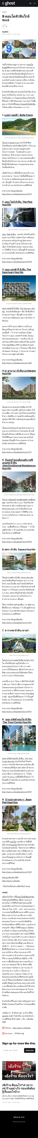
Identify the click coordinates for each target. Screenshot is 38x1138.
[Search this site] (30, 3)
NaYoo (16, 1117)
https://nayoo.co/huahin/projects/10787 (17, 711)
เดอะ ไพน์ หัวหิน (9, 234)
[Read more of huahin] (4, 26)
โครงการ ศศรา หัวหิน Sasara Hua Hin (17, 577)
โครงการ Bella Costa (10, 142)
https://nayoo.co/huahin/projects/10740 (17, 261)
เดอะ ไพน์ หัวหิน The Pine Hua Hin (17, 203)
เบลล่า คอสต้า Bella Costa (18, 115)
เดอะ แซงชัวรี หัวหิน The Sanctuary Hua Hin (16, 271)
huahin (5, 32)
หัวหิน (4, 12)
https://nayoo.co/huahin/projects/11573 (17, 452)
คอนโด (13, 841)
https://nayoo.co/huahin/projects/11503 (17, 872)
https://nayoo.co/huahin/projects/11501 (17, 622)
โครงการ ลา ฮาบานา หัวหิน (13, 407)
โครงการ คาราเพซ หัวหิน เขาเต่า (16, 660)
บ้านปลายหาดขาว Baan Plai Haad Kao (17, 801)
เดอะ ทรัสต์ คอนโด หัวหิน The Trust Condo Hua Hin (16, 721)
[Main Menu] (34, 3)
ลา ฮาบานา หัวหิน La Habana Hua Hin (19, 372)
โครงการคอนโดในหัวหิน (25, 104)
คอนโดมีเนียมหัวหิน (26, 896)
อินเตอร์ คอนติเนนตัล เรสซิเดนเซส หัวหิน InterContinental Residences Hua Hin (19, 464)
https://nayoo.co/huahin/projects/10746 (17, 541)
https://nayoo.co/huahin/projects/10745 (17, 194)
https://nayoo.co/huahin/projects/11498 (17, 363)
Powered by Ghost (19, 1121)
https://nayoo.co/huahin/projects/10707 (17, 791)
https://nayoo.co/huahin (11, 880)
